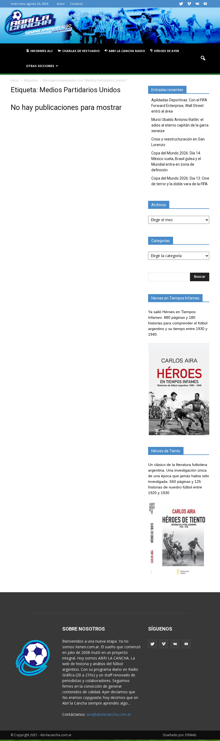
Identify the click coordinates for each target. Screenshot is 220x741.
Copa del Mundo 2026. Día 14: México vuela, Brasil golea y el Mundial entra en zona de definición (176, 161)
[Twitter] (181, 4)
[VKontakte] (197, 4)
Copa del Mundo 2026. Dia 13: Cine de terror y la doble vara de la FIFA (180, 181)
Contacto (76, 4)
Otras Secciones (40, 66)
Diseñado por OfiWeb (179, 735)
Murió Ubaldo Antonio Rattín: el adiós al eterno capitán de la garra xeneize (179, 125)
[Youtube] (205, 4)
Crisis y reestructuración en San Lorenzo (178, 142)
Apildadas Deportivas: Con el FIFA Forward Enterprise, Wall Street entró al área (179, 105)
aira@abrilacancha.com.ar (108, 714)
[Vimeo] (189, 4)
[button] (202, 58)
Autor (61, 4)
